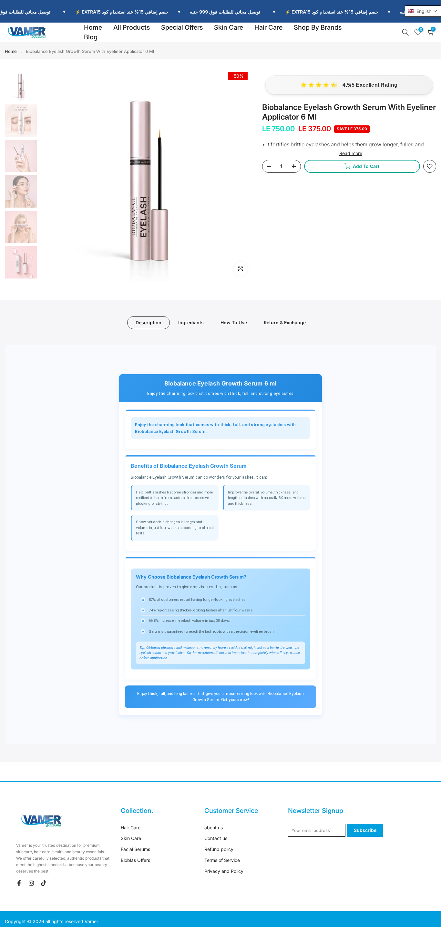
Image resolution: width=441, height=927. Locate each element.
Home (93, 27)
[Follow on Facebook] (19, 883)
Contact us (215, 838)
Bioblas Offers (135, 860)
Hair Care (268, 27)
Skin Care (228, 27)
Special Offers (182, 27)
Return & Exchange (285, 322)
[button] (423, 11)
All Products (131, 27)
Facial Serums (135, 849)
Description (148, 322)
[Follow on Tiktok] (43, 883)
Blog (90, 37)
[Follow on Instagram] (31, 883)
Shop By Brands (318, 27)
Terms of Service (222, 860)
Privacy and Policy (223, 871)
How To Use (234, 322)
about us (213, 827)
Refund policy (218, 849)
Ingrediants (191, 322)
